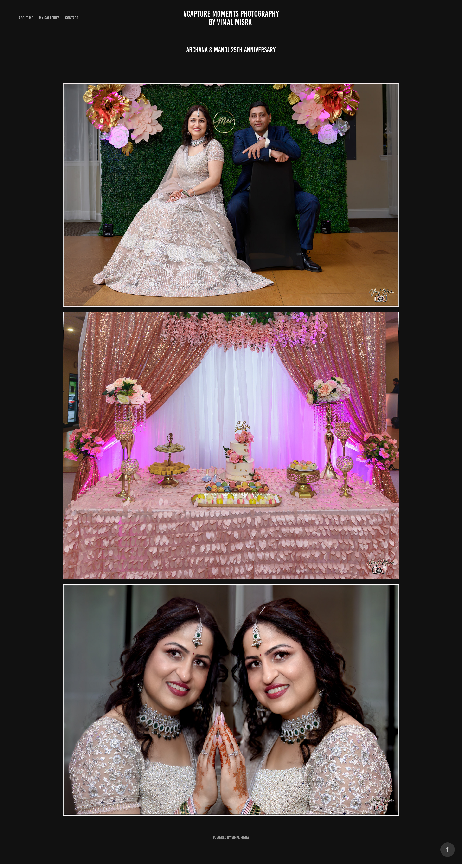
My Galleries (49, 17)
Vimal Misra (240, 837)
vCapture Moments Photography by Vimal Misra (280, 18)
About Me (26, 17)
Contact (71, 17)
